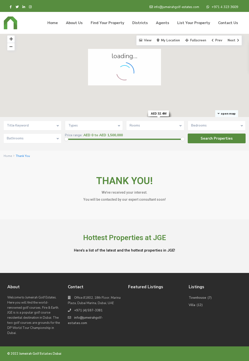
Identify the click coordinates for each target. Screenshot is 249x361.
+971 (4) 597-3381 (88, 310)
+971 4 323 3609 (225, 7)
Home (52, 22)
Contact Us (228, 22)
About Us (74, 22)
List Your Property (193, 22)
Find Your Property (107, 22)
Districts (140, 22)
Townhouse (197, 298)
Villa (192, 305)
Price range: (73, 135)
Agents (162, 22)
